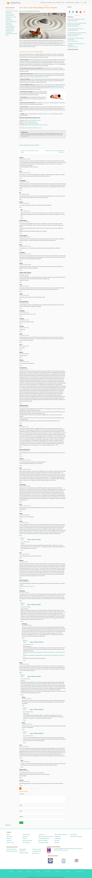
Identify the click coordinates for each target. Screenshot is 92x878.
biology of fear (62, 106)
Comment (21, 794)
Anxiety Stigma (9, 32)
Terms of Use (48, 871)
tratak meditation (45, 102)
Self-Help (56, 840)
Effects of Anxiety (9, 20)
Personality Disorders (43, 842)
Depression (25, 836)
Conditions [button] (42, 2)
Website (21, 816)
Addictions (9, 838)
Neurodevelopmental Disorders (46, 836)
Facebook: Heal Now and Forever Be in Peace (37, 124)
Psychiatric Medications (12, 851)
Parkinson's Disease (43, 840)
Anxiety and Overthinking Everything (76, 19)
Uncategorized (9, 23)
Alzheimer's (9, 840)
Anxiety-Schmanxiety (73, 20)
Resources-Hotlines (23, 852)
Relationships (57, 836)
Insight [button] (58, 2)
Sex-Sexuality (73, 834)
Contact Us (29, 871)
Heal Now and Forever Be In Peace (32, 120)
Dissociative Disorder (27, 840)
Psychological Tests (69, 2)
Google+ (36, 123)
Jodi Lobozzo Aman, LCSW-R (32, 11)
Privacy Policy (58, 871)
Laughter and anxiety (47, 113)
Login (82, 2)
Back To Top (8, 825)
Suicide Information (36, 849)
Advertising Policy (79, 871)
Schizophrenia (57, 838)
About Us (20, 871)
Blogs (63, 2)
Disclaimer (68, 871)
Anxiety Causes (9, 24)
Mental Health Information (22, 850)
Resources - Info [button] (51, 2)
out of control (56, 64)
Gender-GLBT (42, 834)
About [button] (76, 2)
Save (21, 822)
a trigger (44, 42)
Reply (20, 169)
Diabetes (25, 838)
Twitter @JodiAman (29, 123)
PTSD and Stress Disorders (60, 834)
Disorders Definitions (11, 849)
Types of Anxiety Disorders (11, 21)
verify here (65, 850)
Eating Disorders (26, 842)
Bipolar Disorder (26, 834)
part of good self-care (30, 55)
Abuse (8, 834)
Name (20, 805)
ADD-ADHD (9, 836)
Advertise (38, 871)
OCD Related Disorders (44, 838)
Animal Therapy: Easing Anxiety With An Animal (37, 76)
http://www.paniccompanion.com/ (27, 586)
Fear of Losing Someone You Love (75, 28)
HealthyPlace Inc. (35, 877)
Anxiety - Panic (10, 842)
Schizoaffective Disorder (76, 836)
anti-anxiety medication (48, 84)
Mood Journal (35, 853)
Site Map (11, 871)
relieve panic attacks (26, 127)
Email (20, 811)
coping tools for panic (36, 127)
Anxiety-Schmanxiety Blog (30, 121)
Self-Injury (56, 842)
